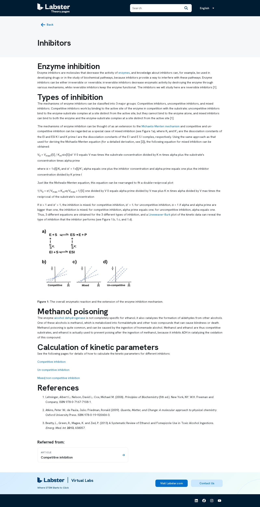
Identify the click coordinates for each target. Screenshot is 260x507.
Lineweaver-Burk (159, 214)
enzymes (124, 72)
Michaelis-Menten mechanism (161, 126)
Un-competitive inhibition (53, 370)
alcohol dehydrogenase (69, 318)
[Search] (186, 8)
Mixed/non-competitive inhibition (58, 378)
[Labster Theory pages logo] (53, 8)
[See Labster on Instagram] (212, 501)
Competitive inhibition (51, 362)
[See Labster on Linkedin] (196, 501)
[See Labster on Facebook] (204, 501)
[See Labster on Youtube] (220, 501)
